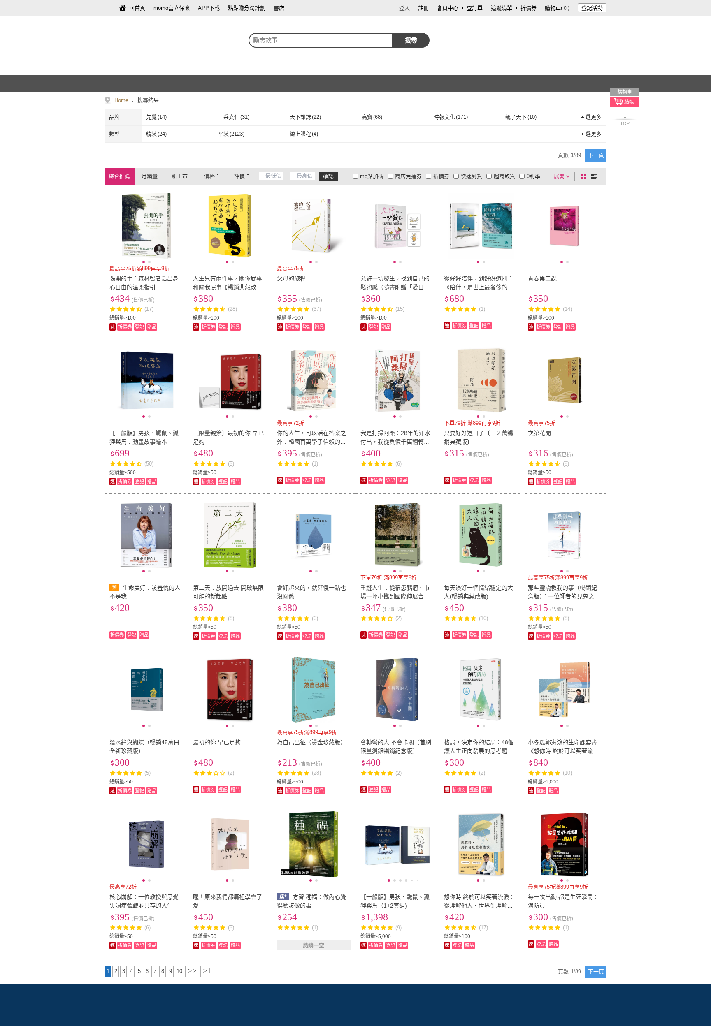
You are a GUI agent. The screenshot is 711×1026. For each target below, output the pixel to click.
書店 (279, 8)
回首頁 (137, 8)
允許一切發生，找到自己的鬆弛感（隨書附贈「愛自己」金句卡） (396, 287)
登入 (404, 8)
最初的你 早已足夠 (217, 742)
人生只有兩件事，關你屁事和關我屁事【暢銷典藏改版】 (227, 287)
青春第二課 (542, 278)
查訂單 (475, 8)
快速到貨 (471, 176)
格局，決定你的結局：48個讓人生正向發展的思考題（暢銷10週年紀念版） (479, 751)
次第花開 (539, 433)
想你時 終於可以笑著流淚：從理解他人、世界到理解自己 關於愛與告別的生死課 (479, 905)
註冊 (423, 8)
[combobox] (320, 40)
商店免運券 (408, 176)
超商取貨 (504, 176)
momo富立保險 (171, 8)
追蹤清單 (501, 8)
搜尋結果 (147, 100)
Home (121, 100)
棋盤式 (585, 176)
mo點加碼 (371, 176)
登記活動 (592, 8)
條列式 (595, 176)
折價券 (528, 8)
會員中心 (447, 8)
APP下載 (209, 8)
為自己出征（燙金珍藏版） (311, 742)
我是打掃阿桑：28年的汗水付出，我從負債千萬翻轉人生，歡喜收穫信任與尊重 (395, 442)
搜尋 (411, 40)
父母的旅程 (291, 278)
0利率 (533, 176)
